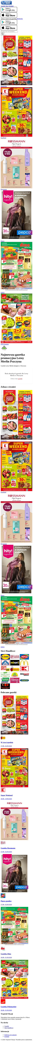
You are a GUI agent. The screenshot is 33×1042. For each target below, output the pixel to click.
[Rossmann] (16, 188)
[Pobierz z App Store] (9, 17)
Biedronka (20, 18)
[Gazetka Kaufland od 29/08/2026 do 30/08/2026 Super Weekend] (14, 787)
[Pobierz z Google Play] (9, 11)
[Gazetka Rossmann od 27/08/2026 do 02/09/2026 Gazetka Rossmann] (14, 839)
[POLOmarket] (16, 342)
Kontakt (11, 6)
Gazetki (3, 6)
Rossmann (4, 189)
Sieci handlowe (8, 1028)
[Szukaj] (2, 34)
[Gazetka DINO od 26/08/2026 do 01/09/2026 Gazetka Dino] (14, 945)
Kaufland (3, 138)
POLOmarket (5, 344)
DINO (2, 292)
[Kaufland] (16, 136)
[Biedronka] (16, 84)
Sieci (7, 6)
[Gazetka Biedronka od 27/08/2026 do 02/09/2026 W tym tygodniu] (14, 734)
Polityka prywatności (10, 1035)
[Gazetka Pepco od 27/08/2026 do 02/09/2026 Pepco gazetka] (14, 892)
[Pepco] (16, 239)
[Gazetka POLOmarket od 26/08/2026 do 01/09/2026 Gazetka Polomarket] (14, 998)
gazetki (20, 378)
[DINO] (16, 291)
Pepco (2, 241)
